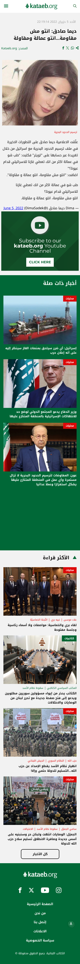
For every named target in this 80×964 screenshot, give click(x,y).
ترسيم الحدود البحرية (65, 132)
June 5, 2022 (13, 208)
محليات (70, 298)
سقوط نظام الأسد (32, 688)
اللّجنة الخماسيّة (38, 619)
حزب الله (72, 760)
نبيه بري (55, 619)
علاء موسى (70, 619)
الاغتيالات (28, 829)
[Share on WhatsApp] (72, 48)
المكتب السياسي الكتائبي (62, 688)
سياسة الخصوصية (40, 940)
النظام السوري (56, 760)
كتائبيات (69, 638)
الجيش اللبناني (36, 760)
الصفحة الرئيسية (40, 904)
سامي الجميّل (69, 829)
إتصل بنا (40, 922)
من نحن (40, 913)
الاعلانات (40, 931)
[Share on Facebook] (63, 48)
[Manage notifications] (71, 923)
